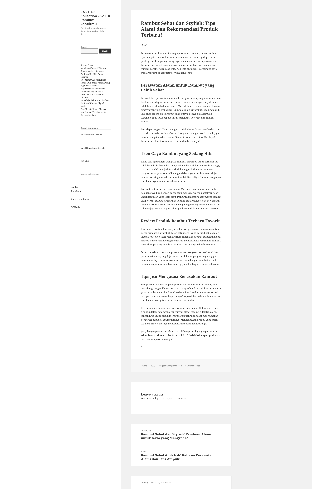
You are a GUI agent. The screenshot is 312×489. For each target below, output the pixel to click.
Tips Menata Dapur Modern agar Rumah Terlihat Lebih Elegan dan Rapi (93, 112)
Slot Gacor (76, 191)
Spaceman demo (80, 199)
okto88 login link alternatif (93, 148)
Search (84, 47)
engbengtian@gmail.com (170, 365)
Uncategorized (193, 365)
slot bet (75, 187)
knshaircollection (150, 236)
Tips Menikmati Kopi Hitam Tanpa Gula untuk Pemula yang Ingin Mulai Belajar (95, 82)
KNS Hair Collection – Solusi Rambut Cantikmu (95, 18)
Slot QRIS (85, 161)
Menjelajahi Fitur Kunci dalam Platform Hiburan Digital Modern (95, 103)
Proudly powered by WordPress (156, 482)
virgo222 (75, 206)
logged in (160, 398)
